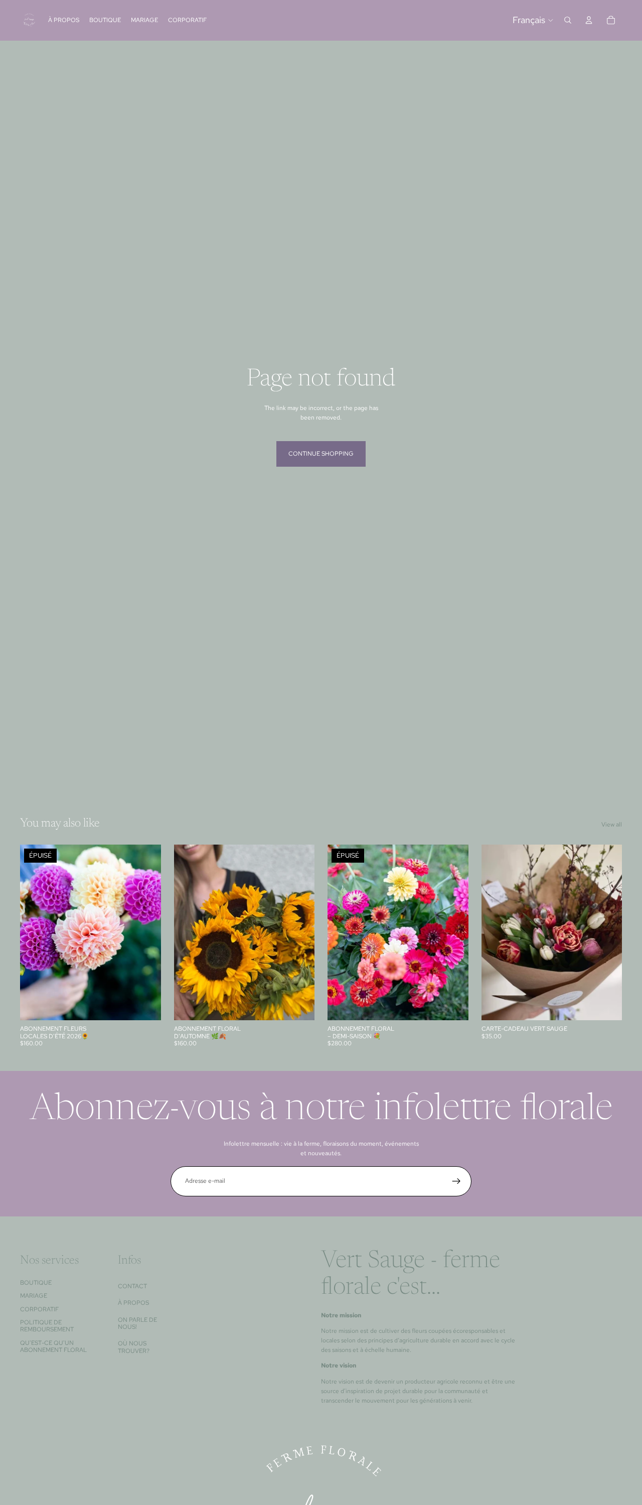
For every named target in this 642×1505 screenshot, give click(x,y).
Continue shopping (321, 454)
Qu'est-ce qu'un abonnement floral (53, 1346)
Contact (132, 1286)
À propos (133, 1303)
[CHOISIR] (299, 1005)
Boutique (36, 1283)
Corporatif (39, 1309)
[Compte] (589, 20)
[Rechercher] (568, 20)
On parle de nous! (137, 1323)
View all (611, 824)
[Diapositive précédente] (35, 932)
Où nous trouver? (133, 1346)
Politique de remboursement (47, 1325)
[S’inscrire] (456, 1181)
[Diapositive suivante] (146, 932)
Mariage (33, 1296)
